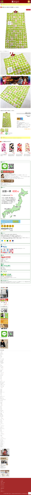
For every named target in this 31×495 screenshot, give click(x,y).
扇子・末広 (1, 415)
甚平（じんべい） (2, 428)
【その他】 (2, 437)
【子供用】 (2, 418)
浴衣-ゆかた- (2, 374)
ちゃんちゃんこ (2, 434)
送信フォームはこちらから (4, 183)
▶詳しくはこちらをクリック (4, 278)
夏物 (1, 371)
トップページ (2, 479)
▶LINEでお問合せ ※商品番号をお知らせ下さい (10, 133)
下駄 (1, 376)
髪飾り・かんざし (2, 396)
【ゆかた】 (2, 373)
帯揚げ (1, 390)
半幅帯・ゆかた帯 (2, 384)
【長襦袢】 (2, 367)
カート (1, 489)
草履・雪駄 (1, 410)
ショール (1, 401)
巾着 (1, 377)
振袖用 (1, 370)
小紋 (1, 357)
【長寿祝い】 (2, 433)
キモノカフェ (2, 359)
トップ (2, 137)
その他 (1, 436)
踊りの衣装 (1, 366)
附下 (1, 355)
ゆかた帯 (1, 375)
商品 (3, 137)
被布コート (1, 421)
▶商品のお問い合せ (2, 134)
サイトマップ (2, 485)
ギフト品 (1, 439)
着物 (1, 406)
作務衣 (1, 365)
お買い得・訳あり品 (2, 438)
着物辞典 (1, 446)
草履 (1, 430)
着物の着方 (1, 443)
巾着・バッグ (2, 431)
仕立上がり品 (2, 372)
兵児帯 (1, 408)
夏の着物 (1, 361)
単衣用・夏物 (2, 386)
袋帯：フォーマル (2, 381)
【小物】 (1, 387)
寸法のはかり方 (2, 441)
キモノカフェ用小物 (2, 399)
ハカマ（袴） (2, 423)
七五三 (1, 420)
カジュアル (1, 369)
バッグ (1, 395)
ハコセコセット (2, 425)
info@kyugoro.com (4, 185)
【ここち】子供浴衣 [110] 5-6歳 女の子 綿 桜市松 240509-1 (3, 155)
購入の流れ (1, 440)
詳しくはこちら (3, 218)
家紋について (2, 445)
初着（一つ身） (2, 419)
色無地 (1, 356)
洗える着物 (1, 360)
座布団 (1, 435)
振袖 (1, 354)
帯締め (1, 389)
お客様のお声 (2, 488)
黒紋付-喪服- (2, 362)
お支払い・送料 (3, 482)
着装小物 (1, 400)
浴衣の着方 (1, 444)
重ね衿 (1, 391)
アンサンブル (2, 426)
